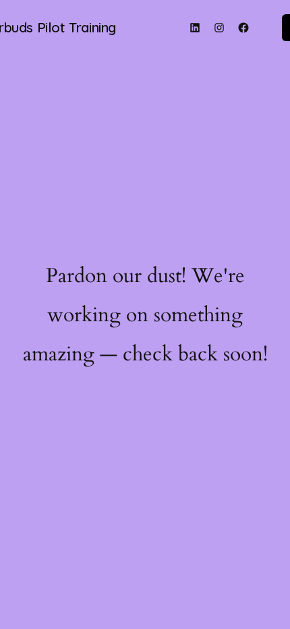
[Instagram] (219, 28)
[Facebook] (243, 28)
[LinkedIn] (195, 28)
